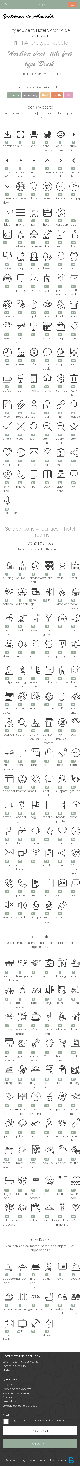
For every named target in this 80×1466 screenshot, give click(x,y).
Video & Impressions (16, 1393)
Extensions (10, 1401)
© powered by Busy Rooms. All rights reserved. (37, 1460)
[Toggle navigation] (75, 16)
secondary (30, 95)
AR (45, 4)
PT (40, 4)
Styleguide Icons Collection (21, 1406)
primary (14, 95)
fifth (68, 95)
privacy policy (43, 1420)
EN (50, 4)
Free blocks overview (17, 1389)
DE (55, 4)
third (45, 95)
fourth (57, 95)
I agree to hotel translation (40, 1420)
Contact (8, 1397)
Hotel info (9, 1385)
